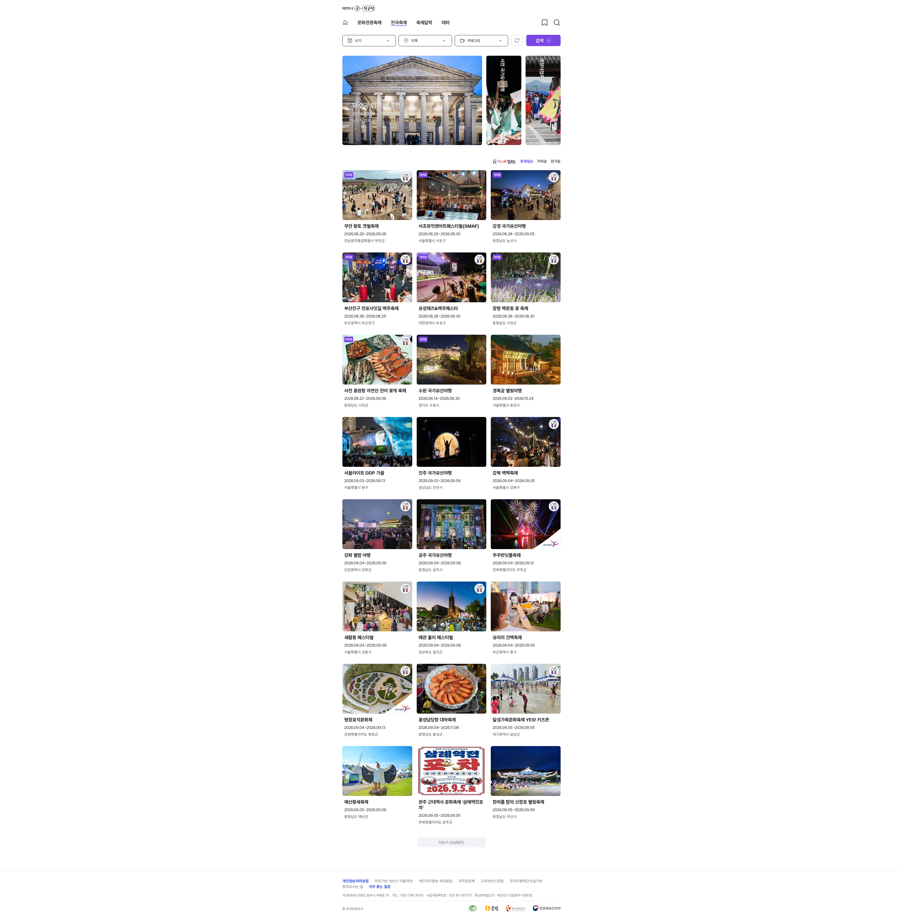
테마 (446, 22)
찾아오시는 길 (352, 887)
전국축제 (399, 22)
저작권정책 (466, 881)
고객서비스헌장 (492, 881)
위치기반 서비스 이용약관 (394, 881)
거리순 (542, 161)
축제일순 (526, 161)
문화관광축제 (369, 22)
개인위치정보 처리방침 (435, 881)
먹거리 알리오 (504, 161)
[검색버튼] (557, 22)
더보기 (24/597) (451, 842)
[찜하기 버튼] (544, 22)
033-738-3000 (412, 895)
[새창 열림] (473, 910)
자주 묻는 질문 (380, 887)
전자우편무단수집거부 (526, 881)
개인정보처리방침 (355, 881)
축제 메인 (345, 22)
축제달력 (424, 22)
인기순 (556, 161)
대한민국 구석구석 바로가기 (358, 8)
